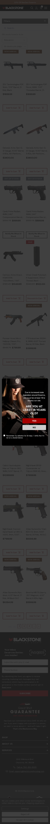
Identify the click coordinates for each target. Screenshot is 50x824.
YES (34, 420)
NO (34, 427)
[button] (2, 804)
